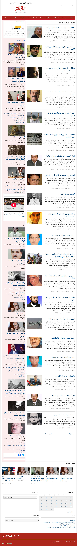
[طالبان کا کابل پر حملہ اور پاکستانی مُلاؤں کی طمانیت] (34, 138)
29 (41, 509)
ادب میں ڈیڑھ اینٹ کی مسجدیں (17, 292)
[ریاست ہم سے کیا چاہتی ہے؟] (34, 239)
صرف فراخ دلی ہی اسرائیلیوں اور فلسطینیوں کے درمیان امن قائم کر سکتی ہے (14, 358)
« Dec (68, 512)
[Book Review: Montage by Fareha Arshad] (16, 48)
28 (70, 506)
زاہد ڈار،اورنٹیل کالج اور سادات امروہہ (16, 293)
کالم (15, 17)
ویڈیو (10, 17)
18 (56, 503)
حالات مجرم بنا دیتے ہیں (64, 415)
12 (61, 500)
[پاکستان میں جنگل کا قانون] (34, 380)
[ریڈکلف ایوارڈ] (16, 307)
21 (70, 503)
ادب (28, 17)
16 (46, 503)
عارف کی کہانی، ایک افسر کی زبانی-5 (16, 190)
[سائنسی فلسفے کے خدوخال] (16, 428)
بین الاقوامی (48, 17)
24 (51, 506)
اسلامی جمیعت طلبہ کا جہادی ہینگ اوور (59, 175)
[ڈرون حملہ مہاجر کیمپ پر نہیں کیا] (34, 323)
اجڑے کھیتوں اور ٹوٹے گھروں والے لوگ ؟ (60, 156)
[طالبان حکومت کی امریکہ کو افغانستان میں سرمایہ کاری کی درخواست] (37, 471)
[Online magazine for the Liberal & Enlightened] (20, 7)
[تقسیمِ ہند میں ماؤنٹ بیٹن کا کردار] (16, 326)
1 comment (67, 85)
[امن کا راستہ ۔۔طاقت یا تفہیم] (34, 399)
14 (70, 500)
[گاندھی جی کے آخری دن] (34, 198)
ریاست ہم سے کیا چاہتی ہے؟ (63, 235)
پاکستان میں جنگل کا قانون (65, 376)
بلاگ (5, 17)
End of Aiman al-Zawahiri (19, 118)
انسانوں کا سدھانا (19, 137)
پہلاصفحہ (39, 476)
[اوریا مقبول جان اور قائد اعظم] (34, 342)
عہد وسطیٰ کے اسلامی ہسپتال (63, 357)
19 (61, 503)
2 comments (67, 107)
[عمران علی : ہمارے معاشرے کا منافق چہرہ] (34, 117)
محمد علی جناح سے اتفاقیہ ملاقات (67, 525)
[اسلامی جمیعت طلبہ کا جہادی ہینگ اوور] (34, 179)
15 (41, 503)
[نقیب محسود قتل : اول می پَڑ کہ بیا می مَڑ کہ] (34, 301)
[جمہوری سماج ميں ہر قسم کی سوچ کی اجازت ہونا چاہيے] (8, 471)
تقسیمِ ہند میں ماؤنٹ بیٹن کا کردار (67, 523)
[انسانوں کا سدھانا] (16, 130)
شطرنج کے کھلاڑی (19, 179)
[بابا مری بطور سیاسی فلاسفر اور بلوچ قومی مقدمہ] (16, 406)
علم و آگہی (34, 17)
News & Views (21, 40)
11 (56, 500)
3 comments (67, 248)
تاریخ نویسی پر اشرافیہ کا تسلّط (17, 369)
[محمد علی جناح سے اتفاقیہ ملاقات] (66, 471)
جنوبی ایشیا (56, 17)
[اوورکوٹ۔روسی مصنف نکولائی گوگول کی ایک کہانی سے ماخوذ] (16, 150)
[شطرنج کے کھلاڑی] (16, 172)
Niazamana (10, 536)
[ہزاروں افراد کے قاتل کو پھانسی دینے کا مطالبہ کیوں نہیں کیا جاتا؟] (34, 258)
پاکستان (63, 17)
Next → (71, 434)
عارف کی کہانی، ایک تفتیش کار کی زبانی (15, 189)
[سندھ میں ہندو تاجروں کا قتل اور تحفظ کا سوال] (34, 51)
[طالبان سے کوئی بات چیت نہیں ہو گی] (34, 31)
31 (51, 509)
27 (65, 506)
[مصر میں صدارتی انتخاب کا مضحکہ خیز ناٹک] (34, 280)
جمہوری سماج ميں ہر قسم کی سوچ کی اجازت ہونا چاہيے (8, 479)
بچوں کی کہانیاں (20, 122)
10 (51, 500)
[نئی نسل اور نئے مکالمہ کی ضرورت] (16, 253)
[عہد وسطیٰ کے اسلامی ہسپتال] (34, 361)
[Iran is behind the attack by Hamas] (16, 95)
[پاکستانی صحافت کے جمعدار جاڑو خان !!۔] (34, 95)
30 (46, 509)
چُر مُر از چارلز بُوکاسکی (19, 295)
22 (41, 506)
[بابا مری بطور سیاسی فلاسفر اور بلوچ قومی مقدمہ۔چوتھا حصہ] (16, 383)
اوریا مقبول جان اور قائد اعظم (63, 338)
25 (56, 506)
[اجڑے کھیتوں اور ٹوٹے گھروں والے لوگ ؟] (34, 160)
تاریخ (41, 17)
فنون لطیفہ (21, 17)
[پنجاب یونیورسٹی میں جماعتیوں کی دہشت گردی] (34, 218)
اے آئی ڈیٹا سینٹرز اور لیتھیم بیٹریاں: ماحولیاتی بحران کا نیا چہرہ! (60, 527)
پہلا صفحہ (70, 17)
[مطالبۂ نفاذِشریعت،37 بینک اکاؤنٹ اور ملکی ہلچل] (34, 72)
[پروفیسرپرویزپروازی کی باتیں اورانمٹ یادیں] (16, 231)
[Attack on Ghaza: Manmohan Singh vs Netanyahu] (16, 72)
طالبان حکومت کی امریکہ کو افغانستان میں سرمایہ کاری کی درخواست (37, 479)
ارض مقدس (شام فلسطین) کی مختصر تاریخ (15, 367)
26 (61, 506)
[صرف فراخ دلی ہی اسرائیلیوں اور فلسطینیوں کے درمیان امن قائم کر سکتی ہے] (16, 348)
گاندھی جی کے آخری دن (66, 194)
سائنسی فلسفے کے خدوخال (16, 435)
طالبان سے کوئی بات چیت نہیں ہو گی (60, 27)
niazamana (10, 543)
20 (65, 503)
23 (46, 506)
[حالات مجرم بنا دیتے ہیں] (34, 419)
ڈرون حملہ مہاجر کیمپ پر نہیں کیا (61, 319)
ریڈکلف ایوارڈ (20, 313)
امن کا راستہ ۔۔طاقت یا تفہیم (63, 395)
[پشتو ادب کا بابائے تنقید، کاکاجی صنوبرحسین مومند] (16, 276)
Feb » (72, 512)
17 (51, 503)
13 (65, 500)
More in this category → (19, 120)
